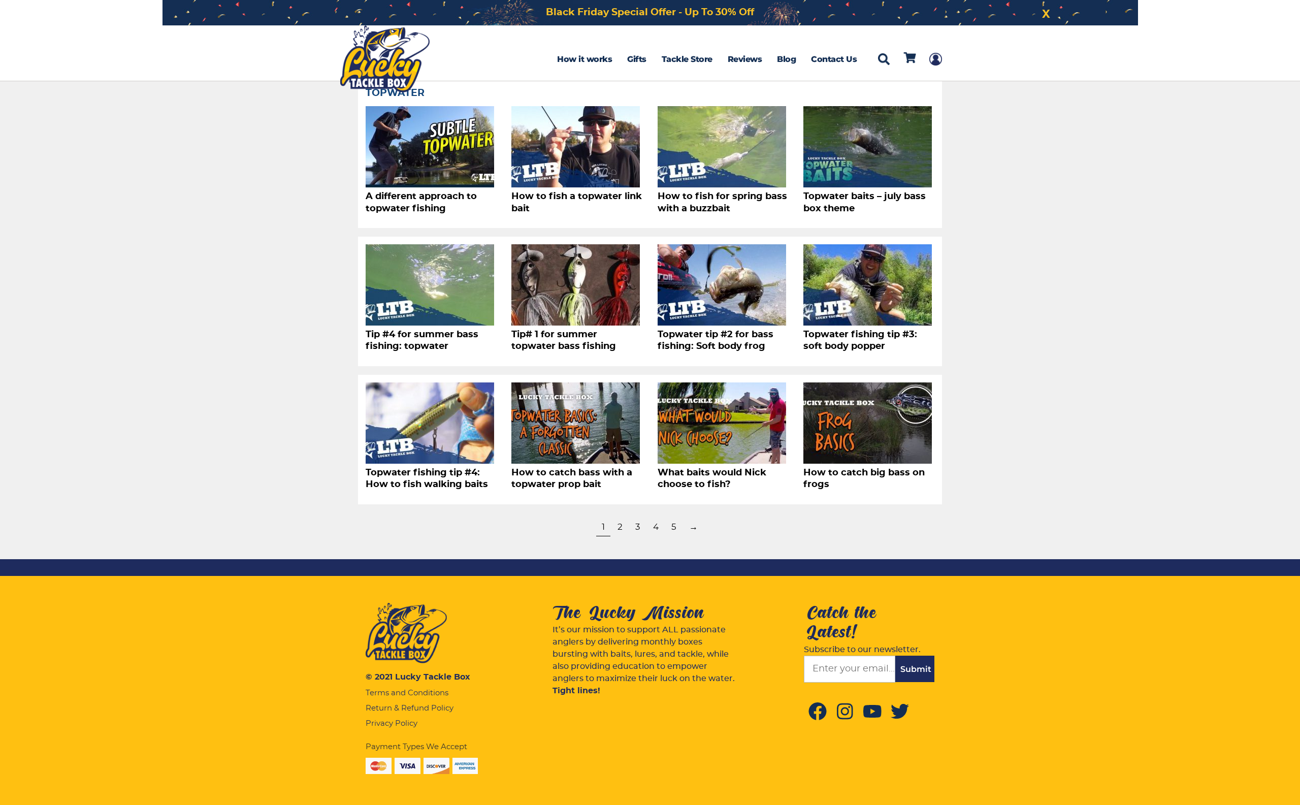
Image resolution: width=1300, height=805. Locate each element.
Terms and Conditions (407, 693)
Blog (786, 59)
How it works (584, 59)
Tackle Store (687, 59)
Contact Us (834, 59)
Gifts (636, 59)
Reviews (745, 59)
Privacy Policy (391, 723)
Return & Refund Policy (409, 708)
